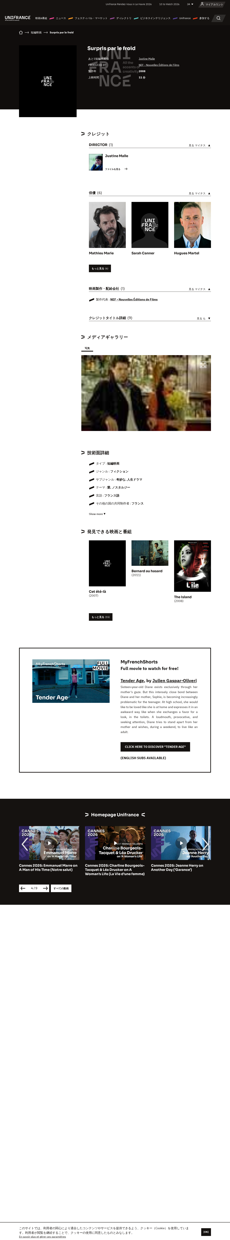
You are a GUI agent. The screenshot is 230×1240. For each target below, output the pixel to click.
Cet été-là (97, 592)
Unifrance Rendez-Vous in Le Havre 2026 (129, 4)
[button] (203, 365)
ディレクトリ (124, 18)
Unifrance (185, 18)
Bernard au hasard (147, 571)
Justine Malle (147, 58)
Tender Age (132, 680)
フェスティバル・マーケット (91, 18)
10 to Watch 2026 (169, 4)
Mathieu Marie (101, 253)
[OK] (206, 1231)
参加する (204, 18)
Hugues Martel (186, 253)
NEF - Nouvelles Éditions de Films (159, 65)
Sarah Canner (143, 253)
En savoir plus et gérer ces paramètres (42, 1236)
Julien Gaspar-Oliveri (174, 680)
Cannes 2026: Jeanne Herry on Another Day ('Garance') (111, 867)
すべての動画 (61, 888)
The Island (183, 597)
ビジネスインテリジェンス (155, 18)
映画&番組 (41, 18)
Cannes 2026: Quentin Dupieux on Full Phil (180, 867)
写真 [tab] (87, 348)
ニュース (61, 18)
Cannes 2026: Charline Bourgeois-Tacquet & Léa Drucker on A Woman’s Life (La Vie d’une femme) (49, 869)
